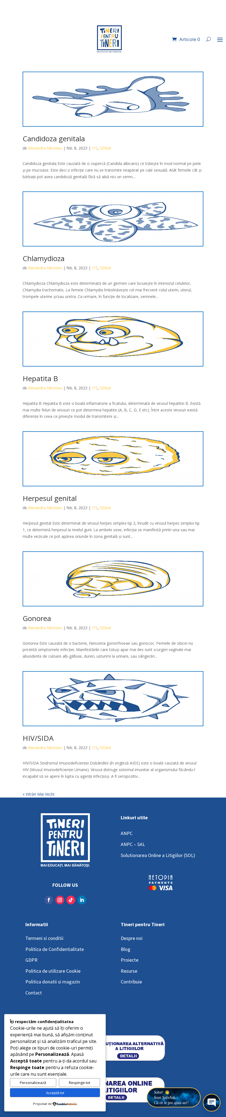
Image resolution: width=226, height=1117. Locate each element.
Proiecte (129, 960)
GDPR (31, 960)
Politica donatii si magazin (52, 981)
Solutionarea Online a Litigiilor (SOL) (158, 855)
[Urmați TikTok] (70, 900)
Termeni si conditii (44, 938)
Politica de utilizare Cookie (52, 971)
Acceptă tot (55, 1092)
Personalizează (33, 1082)
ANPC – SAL (133, 844)
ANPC (127, 833)
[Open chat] (211, 1102)
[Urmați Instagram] (59, 900)
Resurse (129, 971)
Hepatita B (40, 378)
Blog (125, 949)
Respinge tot (79, 1082)
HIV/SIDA (38, 738)
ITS (95, 148)
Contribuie (131, 981)
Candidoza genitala (54, 138)
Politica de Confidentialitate (54, 949)
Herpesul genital (50, 498)
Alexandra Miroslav (45, 148)
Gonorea (37, 618)
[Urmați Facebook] (48, 900)
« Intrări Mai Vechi (38, 794)
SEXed (105, 148)
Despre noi (131, 938)
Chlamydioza (43, 258)
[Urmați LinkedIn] (81, 900)
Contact (33, 992)
